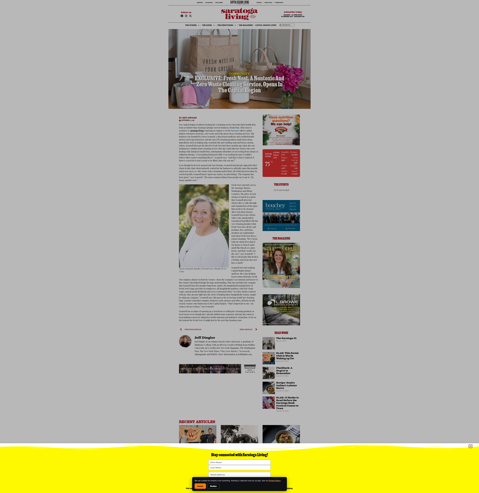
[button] (470, 446)
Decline (213, 486)
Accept (200, 486)
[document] (239, 246)
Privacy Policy (275, 481)
